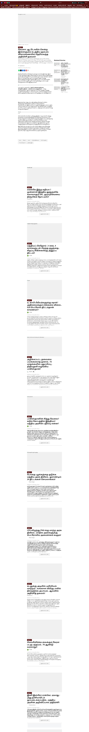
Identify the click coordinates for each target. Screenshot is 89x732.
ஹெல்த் (70, 5)
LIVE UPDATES (79, 5)
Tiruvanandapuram (22, 142)
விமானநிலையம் (35, 140)
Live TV (60, 2)
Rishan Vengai (31, 482)
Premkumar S (29, 199)
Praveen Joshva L (32, 705)
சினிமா (41, 5)
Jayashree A (22, 65)
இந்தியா (28, 5)
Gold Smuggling (44, 140)
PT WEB (30, 255)
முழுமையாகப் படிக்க (45, 214)
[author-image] (19, 66)
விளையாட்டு (34, 5)
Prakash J (31, 371)
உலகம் (55, 5)
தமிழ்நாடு (21, 5)
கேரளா (24, 140)
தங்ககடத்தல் (30, 142)
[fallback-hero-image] (57, 64)
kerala (20, 140)
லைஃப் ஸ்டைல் (48, 5)
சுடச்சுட (6, 5)
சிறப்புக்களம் (12, 5)
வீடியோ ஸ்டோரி (62, 5)
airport (29, 140)
